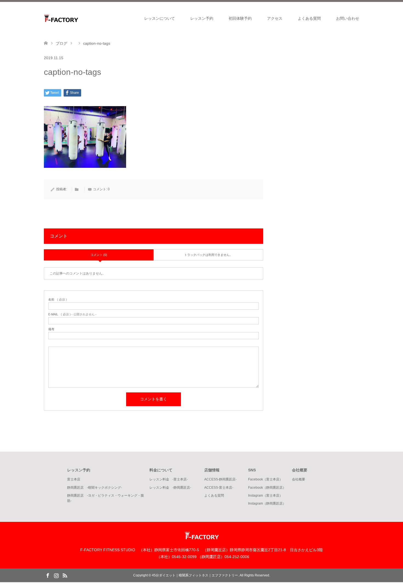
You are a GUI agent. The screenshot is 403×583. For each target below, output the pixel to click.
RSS (64, 575)
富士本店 (73, 479)
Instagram (56, 575)
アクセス (274, 18)
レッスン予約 (201, 18)
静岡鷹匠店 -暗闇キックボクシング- (94, 487)
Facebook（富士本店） (265, 479)
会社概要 (298, 479)
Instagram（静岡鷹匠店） (267, 503)
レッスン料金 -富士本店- (168, 479)
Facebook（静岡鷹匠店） (267, 487)
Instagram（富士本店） (265, 495)
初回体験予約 (240, 18)
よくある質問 (309, 18)
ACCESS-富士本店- (218, 487)
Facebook (47, 575)
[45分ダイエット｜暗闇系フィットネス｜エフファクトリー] (78, 18)
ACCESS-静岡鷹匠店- (220, 479)
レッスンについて (159, 18)
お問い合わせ (347, 18)
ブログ (61, 43)
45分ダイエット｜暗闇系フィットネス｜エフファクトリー (195, 575)
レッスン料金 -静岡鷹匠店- (170, 487)
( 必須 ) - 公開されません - (72, 314)
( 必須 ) (57, 299)
